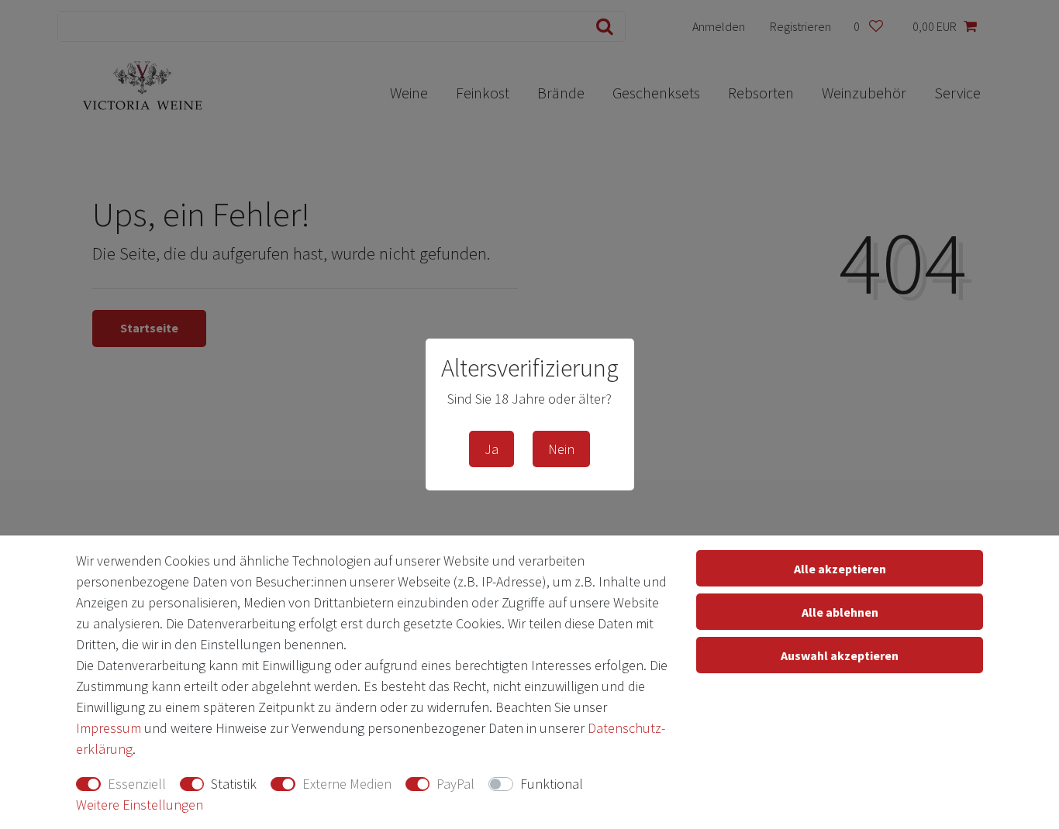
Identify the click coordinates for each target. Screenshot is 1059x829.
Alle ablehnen (840, 612)
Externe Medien (347, 784)
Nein (561, 449)
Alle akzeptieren (840, 568)
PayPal (455, 784)
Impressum (108, 728)
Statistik (234, 784)
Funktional (551, 784)
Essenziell (137, 784)
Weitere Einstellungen (139, 805)
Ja (491, 449)
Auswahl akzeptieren (840, 655)
